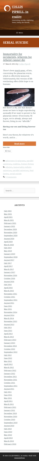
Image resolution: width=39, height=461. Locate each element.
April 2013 (8, 333)
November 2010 (10, 416)
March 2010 (9, 441)
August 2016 (9, 281)
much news (20, 70)
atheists (8, 167)
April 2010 (8, 438)
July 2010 (8, 429)
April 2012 (8, 364)
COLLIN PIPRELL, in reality (20, 12)
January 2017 (9, 272)
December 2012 (10, 346)
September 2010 (10, 422)
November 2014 (10, 312)
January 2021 (9, 226)
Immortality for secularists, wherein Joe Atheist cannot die (17, 57)
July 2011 (8, 392)
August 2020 (9, 238)
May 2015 (8, 309)
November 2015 (10, 294)
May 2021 (8, 214)
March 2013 (9, 337)
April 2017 (8, 266)
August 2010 (9, 425)
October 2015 (9, 297)
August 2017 (9, 260)
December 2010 (10, 413)
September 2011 (10, 386)
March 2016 (9, 291)
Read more (19, 143)
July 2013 (8, 327)
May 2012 (8, 361)
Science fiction (27, 164)
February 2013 (10, 340)
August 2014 (9, 315)
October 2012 (9, 349)
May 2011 (8, 398)
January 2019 (9, 254)
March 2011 (9, 404)
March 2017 (9, 269)
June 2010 (8, 432)
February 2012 (10, 370)
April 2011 (8, 401)
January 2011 (9, 410)
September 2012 (10, 352)
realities (16, 164)
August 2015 (9, 303)
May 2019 (8, 251)
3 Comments (10, 177)
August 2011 (9, 389)
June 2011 (8, 395)
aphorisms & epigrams (15, 160)
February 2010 (10, 444)
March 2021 (9, 220)
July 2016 (8, 284)
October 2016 (9, 278)
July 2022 (8, 211)
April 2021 (8, 217)
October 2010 (9, 419)
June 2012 (8, 358)
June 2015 (8, 306)
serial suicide (16, 173)
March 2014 (9, 318)
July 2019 (8, 248)
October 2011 (9, 383)
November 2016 (10, 275)
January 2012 (9, 373)
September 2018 (10, 257)
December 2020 (10, 229)
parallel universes (21, 170)
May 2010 (8, 435)
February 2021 (10, 223)
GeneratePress (19, 458)
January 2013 (9, 343)
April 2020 (8, 241)
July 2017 (8, 263)
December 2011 (10, 376)
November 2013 (10, 321)
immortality (18, 167)
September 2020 (10, 235)
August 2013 (9, 324)
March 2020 (9, 245)
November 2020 (10, 232)
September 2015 (10, 300)
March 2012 (9, 367)
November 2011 (10, 380)
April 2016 (8, 288)
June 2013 (8, 330)
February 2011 (10, 407)
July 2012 (8, 355)
